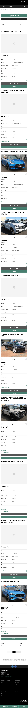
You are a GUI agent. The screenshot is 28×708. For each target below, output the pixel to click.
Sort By (2, 24)
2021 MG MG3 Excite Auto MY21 (12, 462)
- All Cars (9, 9)
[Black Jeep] (4, 2)
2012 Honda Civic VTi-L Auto (11, 31)
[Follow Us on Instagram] (12, 666)
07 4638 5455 (6, 674)
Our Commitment (4, 691)
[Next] (26, 174)
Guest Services (4, 695)
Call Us (4, 6)
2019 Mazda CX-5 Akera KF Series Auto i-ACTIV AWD (13, 521)
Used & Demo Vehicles (5, 680)
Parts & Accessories (5, 684)
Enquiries (17, 684)
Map (2, 676)
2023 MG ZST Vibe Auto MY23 (11, 581)
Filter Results (15, 15)
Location (10, 6)
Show (21, 24)
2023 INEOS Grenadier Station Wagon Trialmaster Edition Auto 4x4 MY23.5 (13, 398)
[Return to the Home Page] (3, 702)
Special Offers (17, 680)
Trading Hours (9, 676)
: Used (4, 19)
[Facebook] (0, 9)
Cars (5, 9)
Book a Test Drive (14, 83)
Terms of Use (17, 686)
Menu (24, 6)
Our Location (17, 682)
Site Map (17, 691)
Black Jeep (23, 1)
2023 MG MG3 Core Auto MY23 (11, 275)
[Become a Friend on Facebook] (15, 666)
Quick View (3, 79)
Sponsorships (3, 693)
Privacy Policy (18, 688)
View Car (14, 86)
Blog (16, 689)
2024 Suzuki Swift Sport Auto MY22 (14, 151)
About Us (3, 689)
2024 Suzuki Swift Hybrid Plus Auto (12, 335)
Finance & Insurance (5, 686)
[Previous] (2, 174)
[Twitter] (2, 9)
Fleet (2, 688)
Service (2, 682)
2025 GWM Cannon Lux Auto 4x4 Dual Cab (12, 213)
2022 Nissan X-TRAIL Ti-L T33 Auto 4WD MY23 (13, 91)
